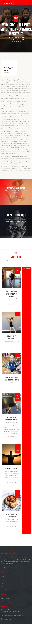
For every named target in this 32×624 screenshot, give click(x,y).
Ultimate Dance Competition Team (10, 602)
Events (2, 583)
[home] (6, 3)
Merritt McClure (12, 482)
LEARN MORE (16, 196)
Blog (2, 586)
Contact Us (4, 590)
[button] (30, 2)
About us (3, 579)
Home (2, 576)
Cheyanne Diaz (12, 304)
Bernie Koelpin (12, 436)
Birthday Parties (5, 598)
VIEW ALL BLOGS (26, 269)
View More (6, 72)
